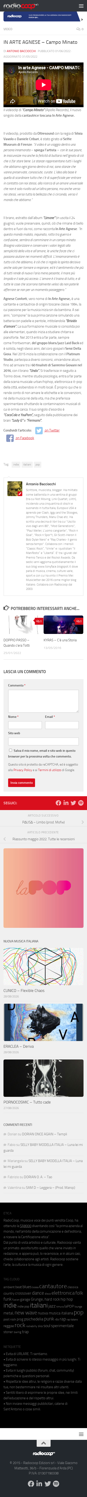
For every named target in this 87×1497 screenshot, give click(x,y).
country (8, 1293)
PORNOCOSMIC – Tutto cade (27, 1102)
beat (18, 1287)
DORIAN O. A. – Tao (38, 1177)
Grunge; (37, 1299)
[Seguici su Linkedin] (66, 803)
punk (49, 1319)
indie (16, 464)
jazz (52, 1306)
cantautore (53, 1286)
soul (46, 1325)
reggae (8, 1326)
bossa (35, 1287)
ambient (9, 1287)
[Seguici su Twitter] (73, 803)
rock (20, 1325)
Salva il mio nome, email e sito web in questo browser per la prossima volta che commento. (41, 753)
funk (7, 1299)
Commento (17, 685)
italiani (27, 464)
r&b (57, 1319)
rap (63, 1319)
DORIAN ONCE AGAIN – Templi (44, 1134)
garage (25, 1299)
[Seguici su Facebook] (58, 803)
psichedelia (33, 1319)
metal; (8, 1313)
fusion (15, 1299)
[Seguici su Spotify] (81, 803)
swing (17, 1332)
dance (38, 1293)
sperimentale (62, 1325)
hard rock (52, 1299)
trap (25, 1331)
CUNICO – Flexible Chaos (24, 990)
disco (48, 1293)
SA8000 (25, 1226)
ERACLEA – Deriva (18, 1046)
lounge (78, 1306)
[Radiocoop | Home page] (27, 6)
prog (20, 1319)
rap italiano (72, 1319)
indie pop (23, 1306)
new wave (26, 1313)
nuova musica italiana (55, 1313)
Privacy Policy (22, 770)
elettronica (63, 1293)
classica (73, 1287)
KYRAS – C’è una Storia (60, 640)
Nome (13, 717)
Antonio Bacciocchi (21, 51)
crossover (23, 1293)
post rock (9, 1319)
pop (37, 464)
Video (7, 29)
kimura (60, 1306)
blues (27, 1286)
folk (79, 1293)
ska (40, 1326)
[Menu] (81, 6)
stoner (8, 1332)
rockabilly (31, 1326)
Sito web (14, 733)
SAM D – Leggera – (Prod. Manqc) (50, 1188)
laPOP (69, 1306)
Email (50, 717)
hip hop (67, 1299)
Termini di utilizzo (49, 770)
